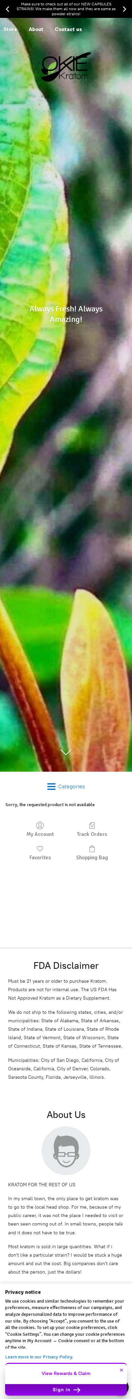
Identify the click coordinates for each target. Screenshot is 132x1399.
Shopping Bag (92, 857)
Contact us (68, 29)
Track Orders (92, 834)
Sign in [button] (62, 1390)
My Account (40, 834)
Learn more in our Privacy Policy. (39, 1357)
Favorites (40, 857)
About (36, 29)
